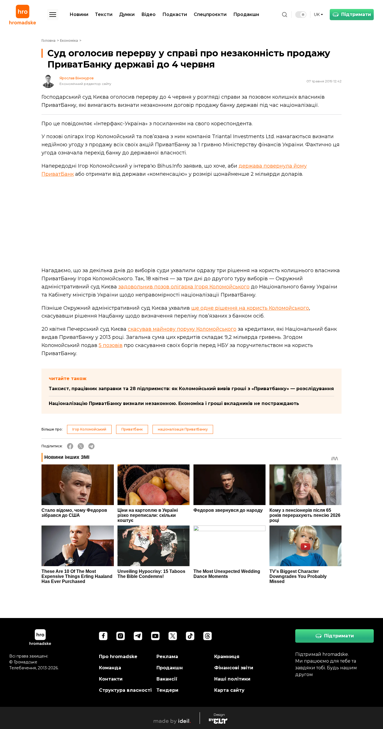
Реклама (167, 656)
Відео (148, 14)
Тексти (103, 14)
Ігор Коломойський (89, 429)
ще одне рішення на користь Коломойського (250, 308)
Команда (110, 667)
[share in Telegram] (91, 446)
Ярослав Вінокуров (76, 78)
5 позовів (111, 345)
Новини (79, 14)
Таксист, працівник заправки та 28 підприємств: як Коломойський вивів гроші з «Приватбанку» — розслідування (191, 388)
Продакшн (246, 14)
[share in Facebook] (70, 446)
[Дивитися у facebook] (103, 636)
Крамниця (226, 656)
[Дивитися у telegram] (138, 636)
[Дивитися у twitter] (173, 636)
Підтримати (356, 14)
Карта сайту (229, 690)
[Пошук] (284, 14)
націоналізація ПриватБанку (183, 429)
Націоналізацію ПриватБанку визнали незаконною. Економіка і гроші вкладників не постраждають (174, 403)
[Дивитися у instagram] (120, 636)
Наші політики (232, 679)
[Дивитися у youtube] (155, 636)
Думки (127, 14)
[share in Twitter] (81, 446)
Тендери (167, 690)
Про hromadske (118, 656)
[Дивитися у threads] (207, 636)
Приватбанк (132, 429)
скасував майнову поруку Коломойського (182, 329)
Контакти (111, 679)
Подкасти (174, 14)
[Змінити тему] (300, 14)
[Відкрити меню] (52, 14)
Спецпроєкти (210, 14)
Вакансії (166, 679)
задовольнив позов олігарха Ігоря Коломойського (184, 287)
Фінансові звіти (233, 667)
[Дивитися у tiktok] (190, 636)
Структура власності (125, 690)
